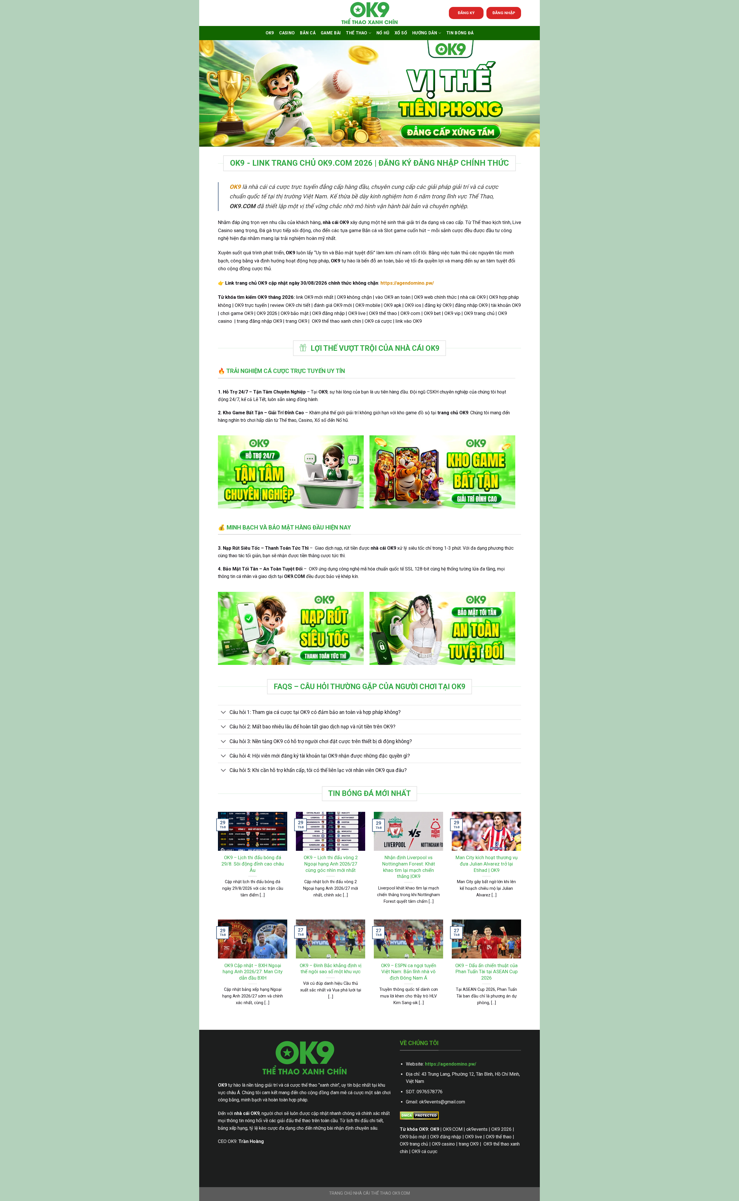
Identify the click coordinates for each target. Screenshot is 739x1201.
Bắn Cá (308, 33)
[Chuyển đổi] (223, 713)
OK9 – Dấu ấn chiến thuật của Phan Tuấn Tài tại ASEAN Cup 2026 (486, 972)
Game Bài (331, 33)
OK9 (270, 33)
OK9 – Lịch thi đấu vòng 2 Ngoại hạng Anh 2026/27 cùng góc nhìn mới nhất (331, 864)
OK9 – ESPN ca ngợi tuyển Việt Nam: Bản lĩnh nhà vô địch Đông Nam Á (408, 972)
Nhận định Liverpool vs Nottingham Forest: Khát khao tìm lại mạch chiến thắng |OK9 (408, 867)
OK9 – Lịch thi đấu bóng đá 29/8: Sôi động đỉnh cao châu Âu (252, 864)
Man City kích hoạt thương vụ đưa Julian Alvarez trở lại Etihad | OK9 (487, 864)
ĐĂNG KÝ (466, 12)
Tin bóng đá (459, 33)
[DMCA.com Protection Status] (419, 1115)
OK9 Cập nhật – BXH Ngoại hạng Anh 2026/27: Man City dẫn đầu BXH (253, 972)
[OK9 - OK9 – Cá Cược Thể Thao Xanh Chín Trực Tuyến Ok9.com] (369, 13)
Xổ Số (401, 33)
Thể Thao (356, 33)
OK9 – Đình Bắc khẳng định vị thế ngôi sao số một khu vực (330, 969)
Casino (287, 33)
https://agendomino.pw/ (450, 1064)
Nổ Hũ (382, 33)
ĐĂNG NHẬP (503, 12)
